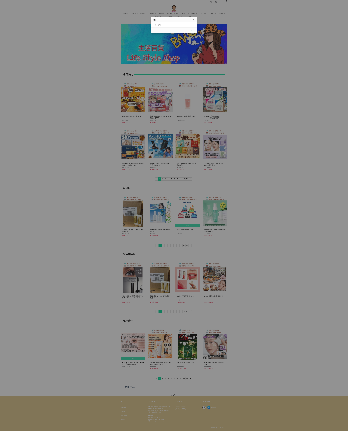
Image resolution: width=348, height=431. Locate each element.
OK (192, 30)
